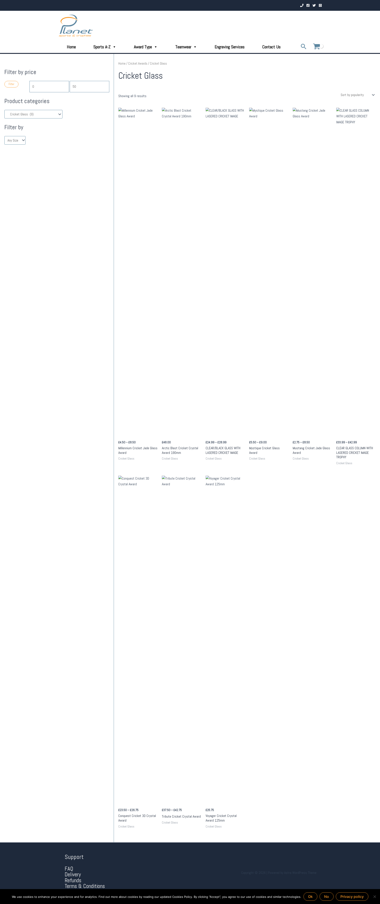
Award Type (143, 47)
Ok (310, 896)
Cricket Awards (137, 63)
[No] (374, 896)
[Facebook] (308, 5)
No (326, 896)
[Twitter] (314, 5)
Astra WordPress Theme (300, 872)
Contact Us (271, 47)
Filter (11, 84)
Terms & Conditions (85, 886)
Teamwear (183, 47)
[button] (304, 47)
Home (71, 47)
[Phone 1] (301, 5)
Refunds (73, 880)
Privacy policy (352, 896)
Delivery (73, 874)
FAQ (69, 868)
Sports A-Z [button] (102, 47)
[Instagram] (320, 5)
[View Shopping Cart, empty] (316, 47)
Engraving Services (230, 47)
